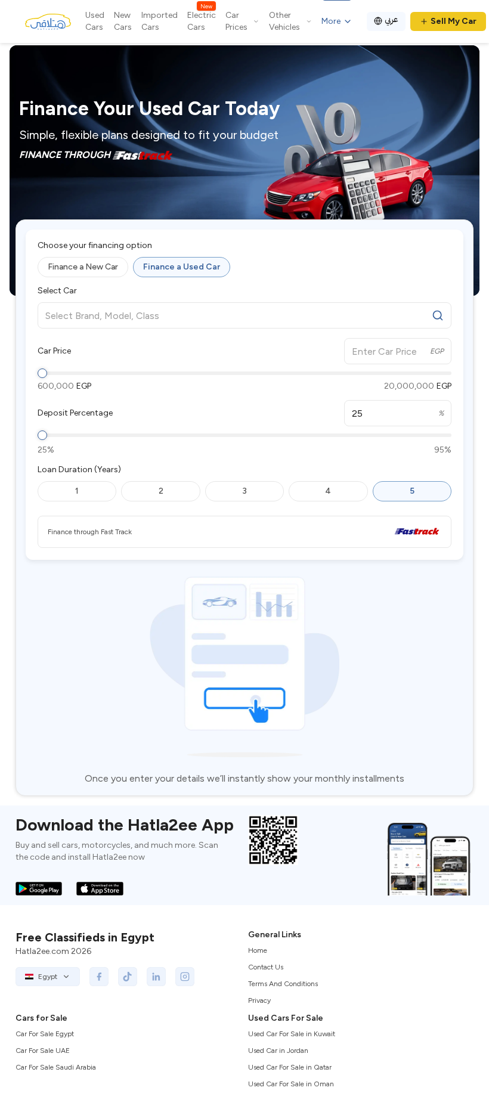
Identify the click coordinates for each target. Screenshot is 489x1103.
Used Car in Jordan (278, 1050)
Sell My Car (453, 21)
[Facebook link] (99, 976)
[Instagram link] (184, 976)
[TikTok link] (127, 976)
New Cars (123, 21)
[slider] (42, 373)
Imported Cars (159, 21)
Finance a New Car (83, 267)
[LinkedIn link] (156, 976)
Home (257, 950)
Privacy (259, 1000)
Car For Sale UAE (43, 1050)
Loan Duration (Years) (79, 470)
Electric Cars (201, 21)
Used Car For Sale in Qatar (290, 1067)
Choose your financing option (95, 245)
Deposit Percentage (75, 413)
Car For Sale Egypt (45, 1034)
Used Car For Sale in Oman (291, 1084)
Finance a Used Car (181, 267)
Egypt (47, 976)
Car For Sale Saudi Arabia (56, 1067)
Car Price (54, 351)
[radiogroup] (244, 267)
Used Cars (94, 21)
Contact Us (265, 967)
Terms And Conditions (283, 984)
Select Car (57, 291)
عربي (391, 19)
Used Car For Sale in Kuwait (291, 1034)
